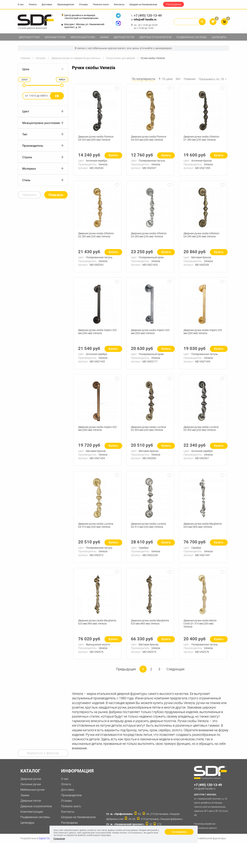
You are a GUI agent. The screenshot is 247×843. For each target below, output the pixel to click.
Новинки (189, 79)
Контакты (119, 4)
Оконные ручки (55, 37)
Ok (57, 96)
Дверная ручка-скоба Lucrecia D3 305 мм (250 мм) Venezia (201, 429)
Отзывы (83, 4)
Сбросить (29, 195)
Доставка (47, 4)
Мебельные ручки (83, 37)
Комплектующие (31, 811)
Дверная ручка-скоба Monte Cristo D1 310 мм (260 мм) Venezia (200, 623)
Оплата (33, 4)
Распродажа (173, 4)
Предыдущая (126, 669)
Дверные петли (124, 37)
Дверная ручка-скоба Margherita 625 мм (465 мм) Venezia (203, 525)
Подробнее (59, 839)
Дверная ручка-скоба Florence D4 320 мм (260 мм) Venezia (95, 138)
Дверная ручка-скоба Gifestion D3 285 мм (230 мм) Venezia (149, 235)
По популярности (143, 79)
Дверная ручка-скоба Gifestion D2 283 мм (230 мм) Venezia (96, 235)
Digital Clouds (46, 838)
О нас (21, 4)
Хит (178, 79)
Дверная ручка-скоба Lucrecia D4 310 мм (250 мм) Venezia (95, 525)
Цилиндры (219, 37)
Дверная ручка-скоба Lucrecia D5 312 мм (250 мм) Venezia (148, 525)
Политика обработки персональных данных (205, 826)
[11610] (24, 85)
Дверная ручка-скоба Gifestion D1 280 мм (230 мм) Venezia (201, 138)
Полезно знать (101, 4)
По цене (167, 79)
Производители (65, 4)
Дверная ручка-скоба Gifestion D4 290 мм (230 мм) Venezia (201, 235)
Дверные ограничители (155, 37)
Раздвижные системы (191, 37)
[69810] (62, 85)
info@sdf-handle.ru (145, 19)
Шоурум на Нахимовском (143, 4)
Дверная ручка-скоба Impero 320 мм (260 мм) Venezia (97, 332)
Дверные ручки (29, 37)
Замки (104, 37)
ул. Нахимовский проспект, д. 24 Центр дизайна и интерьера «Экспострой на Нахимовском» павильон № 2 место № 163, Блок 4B (211, 804)
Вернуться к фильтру (43, 753)
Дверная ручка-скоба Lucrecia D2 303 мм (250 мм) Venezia (148, 429)
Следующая (175, 669)
